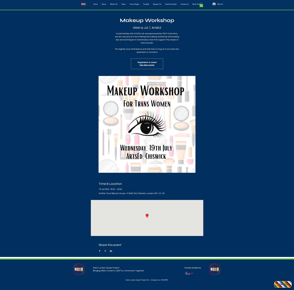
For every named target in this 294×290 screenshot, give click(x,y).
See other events (147, 65)
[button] (201, 4)
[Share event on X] (105, 251)
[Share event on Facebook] (100, 251)
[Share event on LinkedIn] (111, 251)
